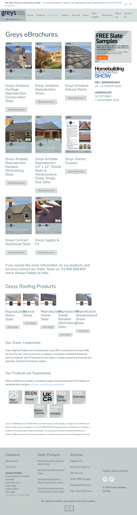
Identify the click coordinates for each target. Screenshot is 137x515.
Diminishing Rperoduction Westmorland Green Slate (51, 490)
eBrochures (53, 15)
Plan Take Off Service (81, 491)
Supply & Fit (76, 461)
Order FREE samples (80, 479)
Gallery (65, 15)
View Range (13, 327)
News (86, 15)
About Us (118, 15)
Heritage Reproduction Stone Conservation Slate (50, 481)
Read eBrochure (16, 109)
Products (40, 15)
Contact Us (128, 15)
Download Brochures (80, 485)
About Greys (11, 461)
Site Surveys (76, 473)
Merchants (107, 15)
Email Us (11, 5)
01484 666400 (115, 2)
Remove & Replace (79, 466)
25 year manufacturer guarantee (47, 384)
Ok (69, 508)
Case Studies (95, 15)
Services (76, 15)
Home (30, 15)
